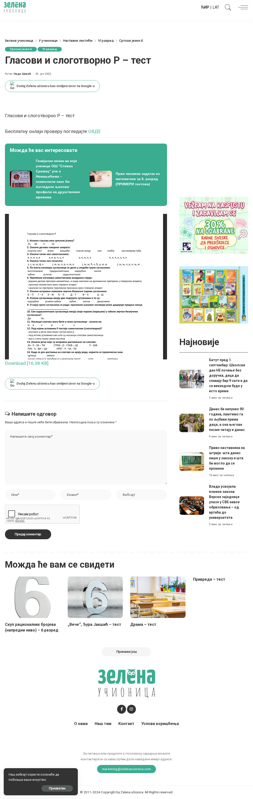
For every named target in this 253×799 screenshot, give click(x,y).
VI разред (49, 49)
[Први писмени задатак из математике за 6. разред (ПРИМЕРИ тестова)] (126, 179)
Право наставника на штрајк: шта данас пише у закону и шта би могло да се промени (227, 458)
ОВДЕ (95, 131)
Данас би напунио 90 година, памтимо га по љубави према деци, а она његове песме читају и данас (227, 419)
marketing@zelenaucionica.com (126, 769)
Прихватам (57, 788)
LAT (215, 7)
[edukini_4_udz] (213, 294)
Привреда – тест (209, 579)
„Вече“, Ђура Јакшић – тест (94, 624)
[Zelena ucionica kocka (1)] (213, 225)
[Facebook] (121, 709)
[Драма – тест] (158, 597)
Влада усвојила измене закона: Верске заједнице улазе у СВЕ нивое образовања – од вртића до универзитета (224, 502)
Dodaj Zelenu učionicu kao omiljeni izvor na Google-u (56, 86)
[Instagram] (131, 709)
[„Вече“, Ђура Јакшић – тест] (95, 597)
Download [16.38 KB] (26, 363)
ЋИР (205, 7)
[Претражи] (227, 7)
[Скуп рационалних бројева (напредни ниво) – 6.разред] (32, 597)
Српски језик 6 (21, 49)
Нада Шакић (22, 74)
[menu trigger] (242, 7)
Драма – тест (143, 624)
